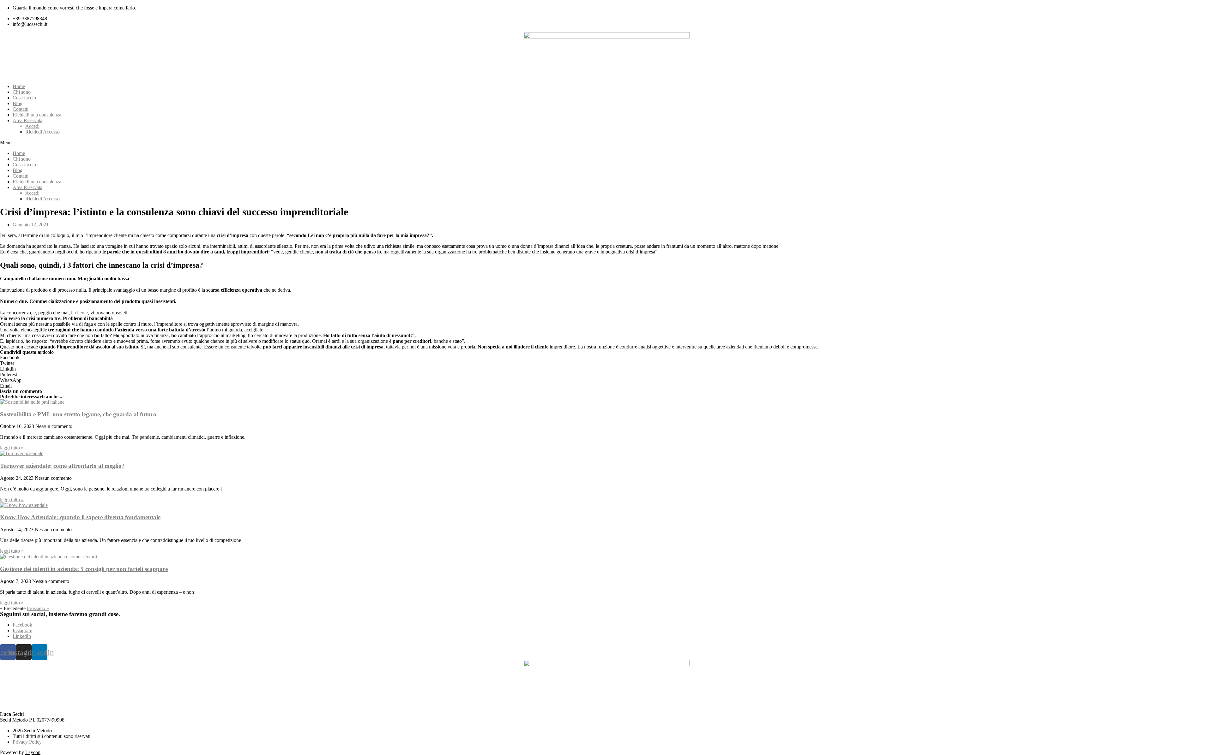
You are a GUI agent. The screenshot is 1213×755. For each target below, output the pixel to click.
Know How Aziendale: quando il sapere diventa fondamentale (80, 517)
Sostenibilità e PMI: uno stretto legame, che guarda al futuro (78, 414)
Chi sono (22, 92)
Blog (17, 103)
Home (19, 86)
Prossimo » (38, 608)
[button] (606, 143)
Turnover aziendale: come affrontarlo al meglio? (62, 465)
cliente (81, 312)
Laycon (32, 752)
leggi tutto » (12, 447)
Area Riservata (27, 120)
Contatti (20, 109)
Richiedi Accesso (42, 131)
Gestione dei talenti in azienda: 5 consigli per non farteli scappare (84, 569)
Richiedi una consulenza (37, 114)
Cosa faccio (24, 97)
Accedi (32, 126)
